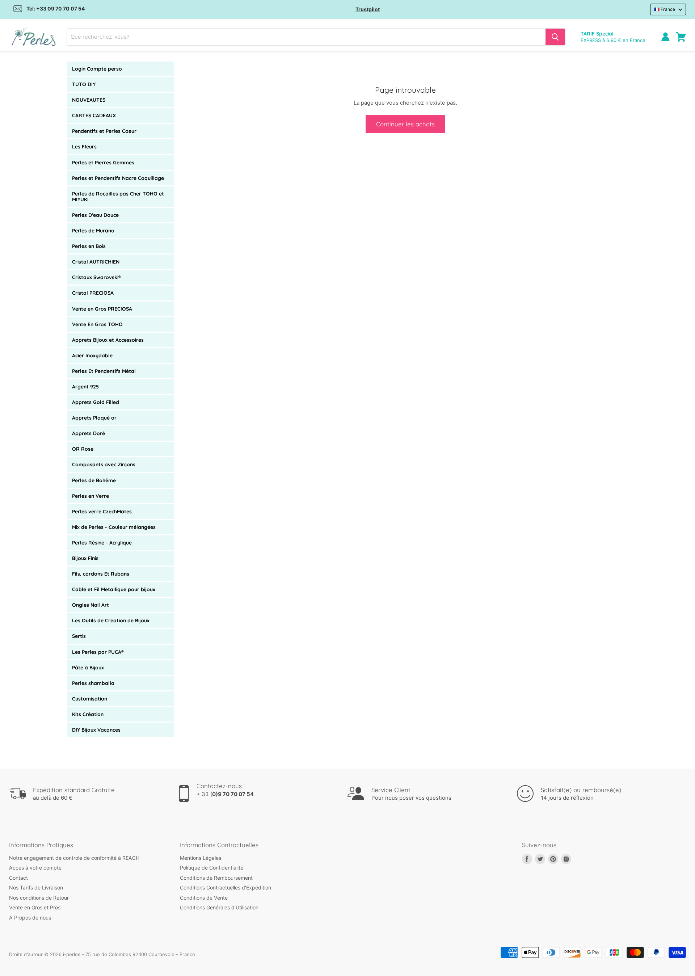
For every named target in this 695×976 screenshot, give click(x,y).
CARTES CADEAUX (94, 115)
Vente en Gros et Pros (34, 907)
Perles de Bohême (94, 480)
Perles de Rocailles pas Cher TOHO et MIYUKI (118, 196)
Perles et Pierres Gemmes (103, 162)
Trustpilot (367, 9)
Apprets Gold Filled (95, 402)
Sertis (79, 636)
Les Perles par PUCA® (98, 652)
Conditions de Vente (204, 898)
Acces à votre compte (35, 867)
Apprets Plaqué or (94, 418)
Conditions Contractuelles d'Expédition (225, 887)
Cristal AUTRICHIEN (95, 261)
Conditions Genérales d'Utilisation (219, 907)
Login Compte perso (97, 69)
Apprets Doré (88, 433)
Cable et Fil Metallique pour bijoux (113, 589)
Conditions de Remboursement (216, 878)
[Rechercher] (555, 37)
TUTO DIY (84, 84)
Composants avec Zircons (103, 464)
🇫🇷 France (664, 9)
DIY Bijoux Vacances (96, 730)
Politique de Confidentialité (211, 867)
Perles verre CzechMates (102, 511)
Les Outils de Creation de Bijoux (110, 620)
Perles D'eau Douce (95, 215)
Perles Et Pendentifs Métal (104, 371)
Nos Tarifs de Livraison (36, 887)
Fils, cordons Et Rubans (100, 574)
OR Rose (82, 449)
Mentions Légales (200, 858)
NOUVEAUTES (88, 100)
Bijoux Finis (85, 558)
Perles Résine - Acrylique (102, 542)
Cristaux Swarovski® (96, 277)
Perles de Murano (93, 230)
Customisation (89, 698)
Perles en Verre (90, 496)
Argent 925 (85, 386)
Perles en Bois (89, 246)
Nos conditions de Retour (39, 898)
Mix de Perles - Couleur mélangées (114, 527)
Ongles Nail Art (90, 605)
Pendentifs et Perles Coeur (104, 131)
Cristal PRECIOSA (93, 293)
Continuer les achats (405, 124)
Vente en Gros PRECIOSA (102, 309)
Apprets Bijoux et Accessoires (108, 340)
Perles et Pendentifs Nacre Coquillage (118, 178)
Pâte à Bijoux (88, 667)
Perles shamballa (93, 683)
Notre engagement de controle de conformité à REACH (74, 858)
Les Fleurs (84, 146)
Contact (18, 878)
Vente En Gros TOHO (97, 324)
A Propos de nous (30, 917)
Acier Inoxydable (92, 355)
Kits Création (88, 714)
